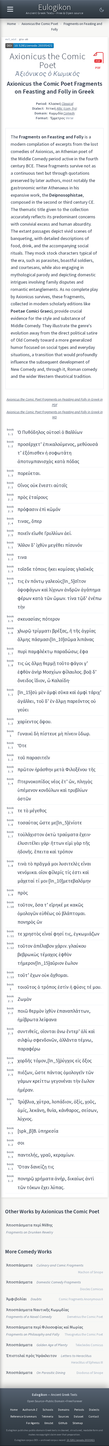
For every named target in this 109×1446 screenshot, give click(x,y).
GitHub (62, 1423)
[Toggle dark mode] (101, 10)
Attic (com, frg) (67, 108)
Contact (93, 1416)
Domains (63, 1409)
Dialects (94, 1409)
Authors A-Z (30, 1409)
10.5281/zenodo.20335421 (81, 1440)
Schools (48, 1409)
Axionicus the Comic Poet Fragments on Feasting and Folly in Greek (54, 87)
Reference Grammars (23, 1416)
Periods (79, 1409)
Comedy (69, 113)
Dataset (78, 1416)
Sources (63, 1416)
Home (11, 24)
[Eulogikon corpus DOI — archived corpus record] (54, 46)
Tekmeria (47, 1416)
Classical (67, 104)
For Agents (32, 1423)
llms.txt (48, 1423)
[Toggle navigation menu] (10, 9)
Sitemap (77, 1423)
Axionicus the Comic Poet (40, 24)
